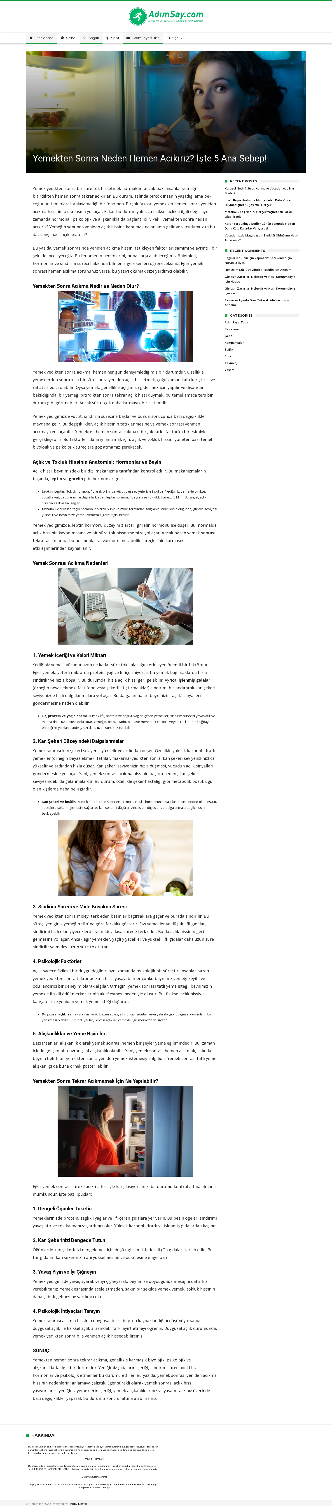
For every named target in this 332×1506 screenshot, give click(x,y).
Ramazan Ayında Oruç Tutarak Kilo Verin (254, 300)
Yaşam (229, 370)
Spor (228, 356)
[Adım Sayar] (166, 7)
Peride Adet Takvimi (71, 1484)
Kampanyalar (234, 343)
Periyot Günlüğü (101, 1487)
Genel (229, 336)
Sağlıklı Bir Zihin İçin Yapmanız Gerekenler (255, 258)
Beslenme (232, 329)
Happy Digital (78, 1504)
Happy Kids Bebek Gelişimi (98, 1484)
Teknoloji (231, 363)
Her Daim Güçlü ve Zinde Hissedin (249, 270)
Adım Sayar (83, 1449)
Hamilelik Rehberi (135, 1484)
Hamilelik (119, 1484)
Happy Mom (85, 1487)
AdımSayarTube (236, 322)
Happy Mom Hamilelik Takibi (44, 1484)
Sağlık (229, 349)
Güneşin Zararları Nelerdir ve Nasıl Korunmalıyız (260, 277)
